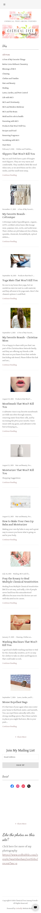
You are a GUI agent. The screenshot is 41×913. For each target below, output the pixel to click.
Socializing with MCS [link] (10, 140)
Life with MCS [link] (8, 97)
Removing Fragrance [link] (10, 135)
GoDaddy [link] (19, 908)
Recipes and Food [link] (9, 131)
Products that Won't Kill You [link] (14, 126)
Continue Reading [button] (9, 175)
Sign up (20, 765)
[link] (20, 15)
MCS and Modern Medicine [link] (13, 107)
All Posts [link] (6, 55)
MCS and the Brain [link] (9, 112)
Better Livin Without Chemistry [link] (15, 64)
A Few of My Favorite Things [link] (13, 59)
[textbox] (20, 757)
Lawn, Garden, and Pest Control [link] (15, 93)
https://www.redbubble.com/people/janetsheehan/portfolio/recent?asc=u (20, 859)
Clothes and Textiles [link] (10, 78)
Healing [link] (5, 88)
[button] (4, 4)
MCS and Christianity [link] (11, 102)
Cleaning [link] (5, 74)
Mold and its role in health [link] (12, 116)
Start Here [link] (6, 145)
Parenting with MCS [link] (10, 121)
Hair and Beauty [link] (8, 83)
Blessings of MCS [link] (9, 69)
